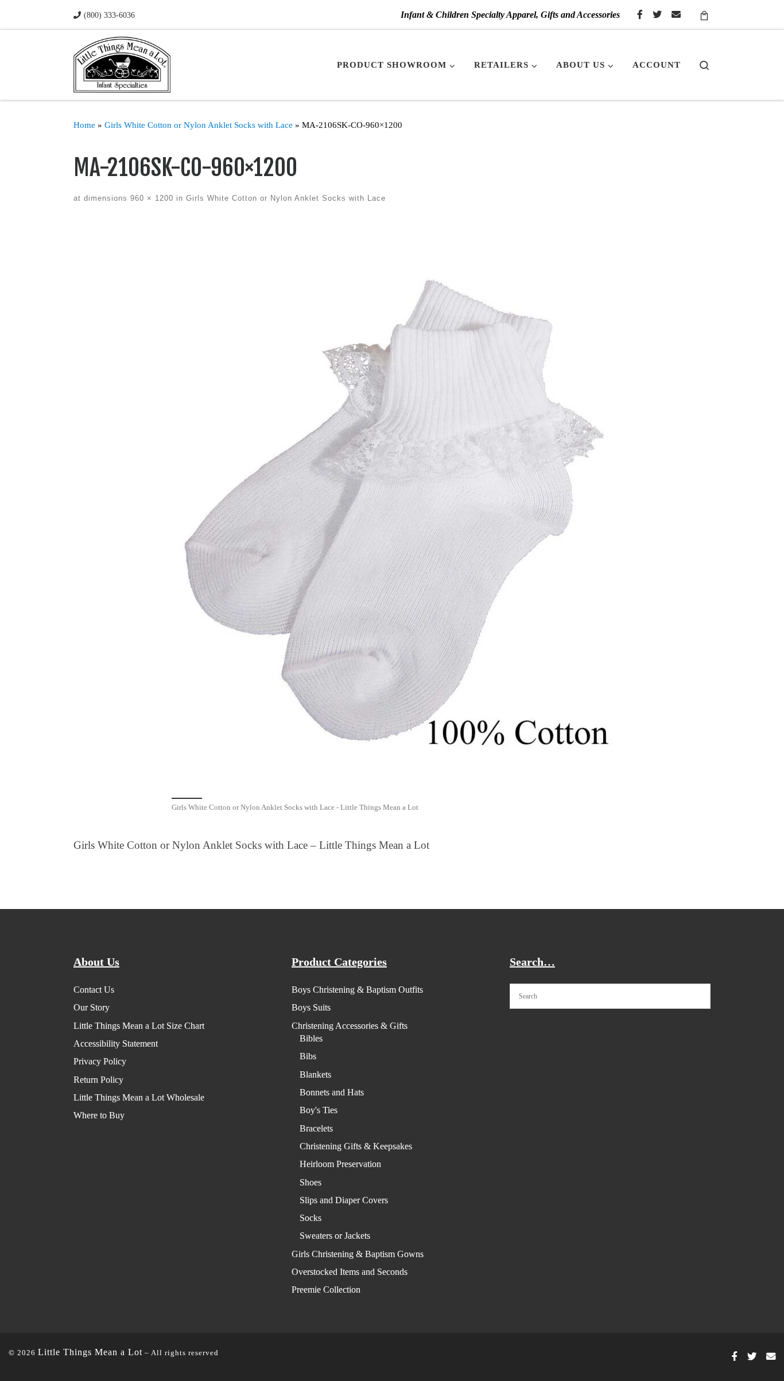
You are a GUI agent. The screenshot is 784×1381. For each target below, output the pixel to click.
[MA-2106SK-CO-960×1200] (392, 508)
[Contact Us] (676, 15)
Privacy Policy (99, 1061)
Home (84, 125)
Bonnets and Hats (332, 1092)
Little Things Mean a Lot (90, 1352)
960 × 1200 (150, 198)
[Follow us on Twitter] (657, 15)
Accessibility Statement (115, 1043)
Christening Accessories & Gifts (349, 1025)
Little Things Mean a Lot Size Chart (138, 1025)
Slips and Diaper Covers (344, 1200)
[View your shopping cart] (704, 14)
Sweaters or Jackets (335, 1235)
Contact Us (93, 989)
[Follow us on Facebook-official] (640, 15)
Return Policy (98, 1079)
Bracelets (316, 1128)
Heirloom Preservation (340, 1163)
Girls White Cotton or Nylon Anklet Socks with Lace (198, 125)
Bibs (308, 1056)
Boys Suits (311, 1007)
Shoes (310, 1182)
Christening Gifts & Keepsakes (356, 1146)
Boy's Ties (318, 1110)
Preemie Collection (326, 1289)
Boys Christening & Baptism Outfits (357, 989)
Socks (310, 1217)
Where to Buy (99, 1115)
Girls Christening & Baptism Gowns (358, 1254)
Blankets (315, 1074)
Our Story (91, 1007)
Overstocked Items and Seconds (349, 1271)
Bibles (311, 1038)
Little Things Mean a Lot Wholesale (138, 1097)
